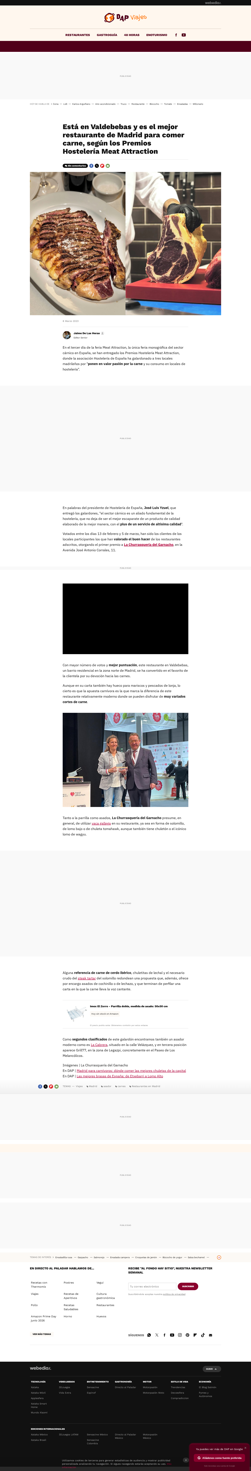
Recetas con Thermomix (39, 1284)
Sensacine (93, 1387)
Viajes (126, 17)
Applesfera (37, 1398)
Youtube (184, 35)
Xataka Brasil (38, 1440)
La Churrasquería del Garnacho (148, 544)
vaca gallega (101, 823)
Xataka (35, 1387)
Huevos (101, 1316)
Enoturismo (156, 35)
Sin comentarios (77, 165)
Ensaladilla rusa (64, 1257)
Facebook (176, 35)
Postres (69, 1282)
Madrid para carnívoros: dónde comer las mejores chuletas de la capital (131, 1070)
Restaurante (138, 104)
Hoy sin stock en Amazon (104, 1014)
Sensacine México (97, 1434)
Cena (55, 104)
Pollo (34, 1305)
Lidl (65, 104)
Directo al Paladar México (125, 1436)
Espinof (91, 1392)
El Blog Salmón (207, 1387)
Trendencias (178, 1387)
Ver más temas (42, 1334)
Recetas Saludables (71, 1307)
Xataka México (39, 1434)
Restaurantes (77, 35)
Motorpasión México (150, 1436)
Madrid (93, 1086)
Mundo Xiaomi (39, 1412)
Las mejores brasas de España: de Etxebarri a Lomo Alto (120, 1076)
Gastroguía (107, 35)
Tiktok (203, 1334)
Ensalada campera (120, 1257)
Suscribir (188, 1286)
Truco (124, 104)
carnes (122, 1086)
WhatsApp (149, 1334)
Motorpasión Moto (153, 1392)
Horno (68, 1316)
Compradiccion (180, 1398)
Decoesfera (177, 1392)
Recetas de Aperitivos (71, 1296)
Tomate (168, 104)
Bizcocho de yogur (173, 1257)
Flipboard (102, 166)
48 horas (132, 35)
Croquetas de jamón (146, 1257)
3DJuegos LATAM (68, 1434)
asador (107, 1086)
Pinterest (187, 1334)
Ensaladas (182, 104)
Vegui (99, 1282)
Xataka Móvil (38, 1392)
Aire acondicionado (105, 104)
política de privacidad (174, 1294)
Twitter (97, 166)
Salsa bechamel (196, 1257)
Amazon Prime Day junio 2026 (43, 1318)
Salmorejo (99, 1257)
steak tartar (87, 978)
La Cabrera (99, 1044)
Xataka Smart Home (39, 1405)
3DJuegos (64, 1387)
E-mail (108, 166)
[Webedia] (213, 3)
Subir (209, 1369)
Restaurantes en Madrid (146, 1086)
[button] (88, 333)
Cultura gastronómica (105, 1296)
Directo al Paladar (125, 1387)
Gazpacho (83, 1257)
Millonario (198, 104)
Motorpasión (150, 1387)
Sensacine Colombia (93, 1442)
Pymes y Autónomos (205, 1394)
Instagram (180, 1334)
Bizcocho (154, 104)
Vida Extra (65, 1392)
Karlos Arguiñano (81, 104)
